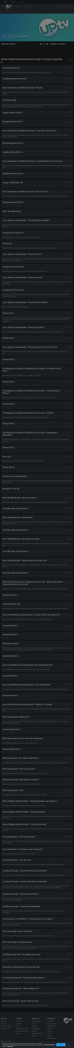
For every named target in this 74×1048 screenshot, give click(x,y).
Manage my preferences (50, 1044)
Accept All (61, 1044)
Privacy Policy (10, 1046)
